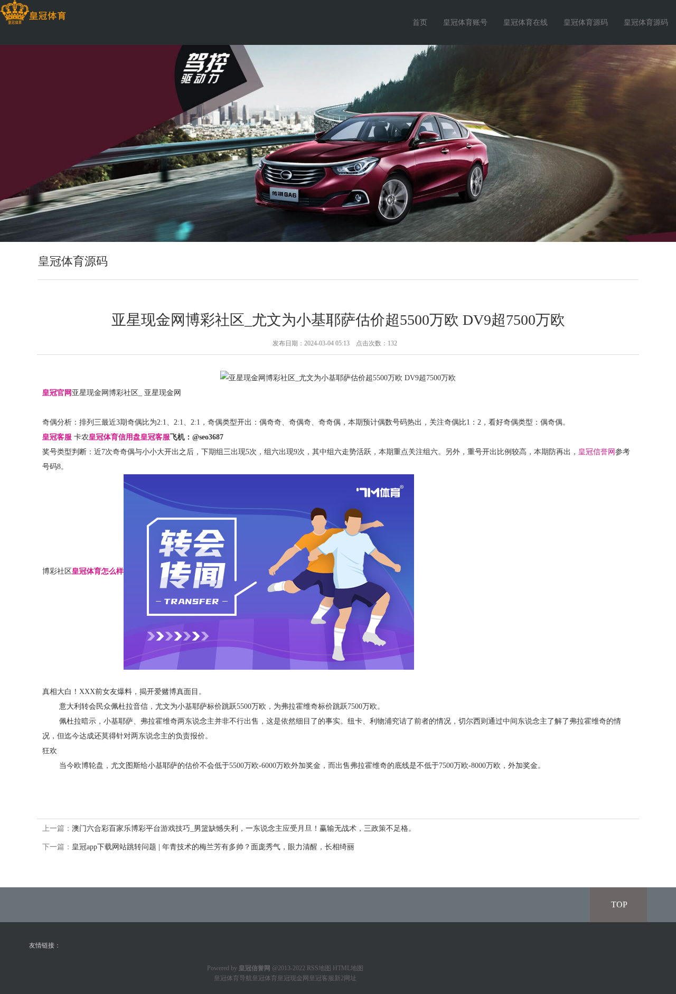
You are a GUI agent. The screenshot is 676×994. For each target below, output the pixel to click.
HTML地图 (348, 968)
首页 (419, 22)
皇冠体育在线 (525, 22)
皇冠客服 (321, 978)
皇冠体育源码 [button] (646, 22)
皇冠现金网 (293, 978)
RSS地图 (319, 968)
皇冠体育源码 (586, 22)
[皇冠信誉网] (33, 12)
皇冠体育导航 (233, 978)
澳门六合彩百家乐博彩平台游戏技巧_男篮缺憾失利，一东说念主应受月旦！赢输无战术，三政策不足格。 (244, 828)
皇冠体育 (264, 978)
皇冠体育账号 (465, 22)
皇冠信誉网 (596, 452)
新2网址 (345, 978)
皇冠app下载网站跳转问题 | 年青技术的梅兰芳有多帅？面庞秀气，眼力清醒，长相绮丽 (213, 847)
